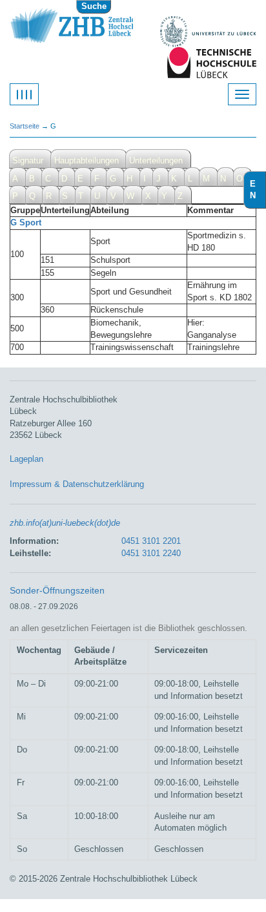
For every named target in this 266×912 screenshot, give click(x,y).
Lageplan (26, 459)
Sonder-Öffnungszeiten (57, 590)
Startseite (24, 126)
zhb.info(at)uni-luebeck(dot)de (65, 523)
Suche (94, 6)
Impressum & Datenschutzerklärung (77, 484)
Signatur (27, 160)
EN (257, 190)
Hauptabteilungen (86, 160)
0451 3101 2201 (151, 541)
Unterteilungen (156, 160)
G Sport (25, 222)
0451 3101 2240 (151, 553)
